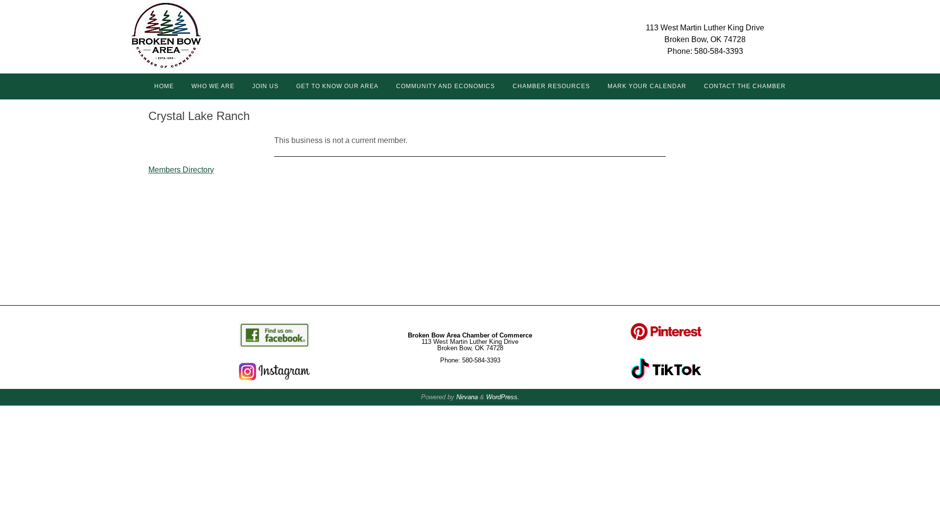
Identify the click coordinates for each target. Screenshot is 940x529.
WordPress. (502, 397)
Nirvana (467, 397)
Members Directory (181, 170)
